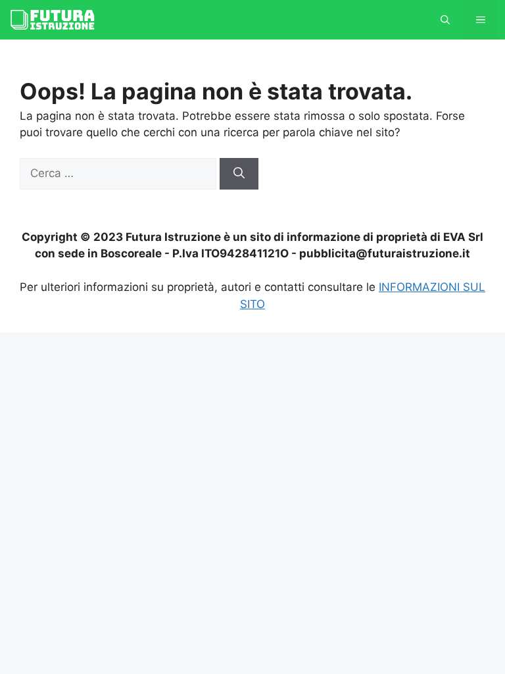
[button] (445, 19)
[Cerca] (239, 174)
